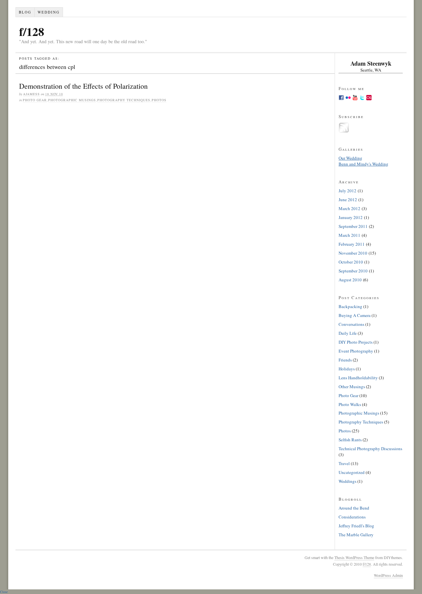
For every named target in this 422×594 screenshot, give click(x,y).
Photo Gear (35, 100)
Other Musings (352, 387)
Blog (25, 12)
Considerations (352, 517)
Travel (344, 463)
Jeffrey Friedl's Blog (356, 526)
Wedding (49, 12)
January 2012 (351, 217)
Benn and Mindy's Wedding (363, 164)
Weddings (347, 481)
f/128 (31, 31)
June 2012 (348, 200)
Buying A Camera (355, 315)
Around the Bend (354, 508)
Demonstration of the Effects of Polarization (83, 86)
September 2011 (353, 226)
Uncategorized (352, 472)
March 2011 (349, 235)
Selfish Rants (350, 440)
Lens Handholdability (358, 378)
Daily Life (348, 333)
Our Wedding (350, 158)
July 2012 (347, 191)
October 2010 (351, 262)
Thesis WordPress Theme (354, 557)
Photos (159, 100)
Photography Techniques (123, 100)
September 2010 (353, 271)
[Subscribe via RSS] (344, 131)
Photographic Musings (72, 100)
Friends (345, 360)
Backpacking (350, 306)
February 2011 (352, 244)
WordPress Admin (388, 575)
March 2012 (349, 208)
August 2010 (350, 280)
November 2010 (353, 253)
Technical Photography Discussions (370, 449)
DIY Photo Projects (356, 342)
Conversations (351, 324)
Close (4, 591)
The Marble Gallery (356, 535)
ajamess (31, 94)
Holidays (347, 369)
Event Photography (356, 351)
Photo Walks (350, 404)
